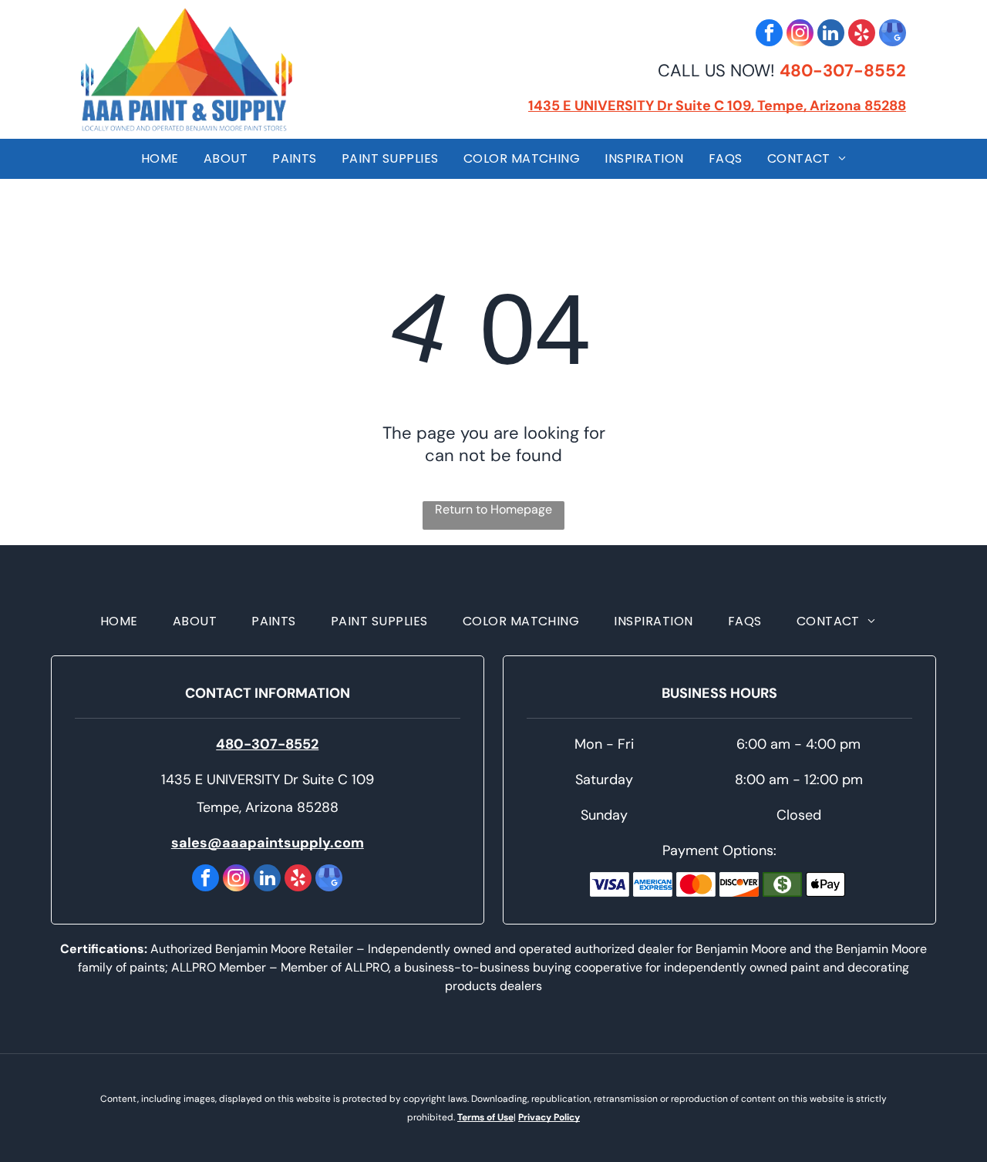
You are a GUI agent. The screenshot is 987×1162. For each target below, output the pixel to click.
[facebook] (769, 34)
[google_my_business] (892, 34)
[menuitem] (160, 159)
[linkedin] (830, 34)
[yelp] (861, 34)
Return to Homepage (493, 509)
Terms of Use (485, 1117)
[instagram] (800, 34)
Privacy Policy (549, 1117)
